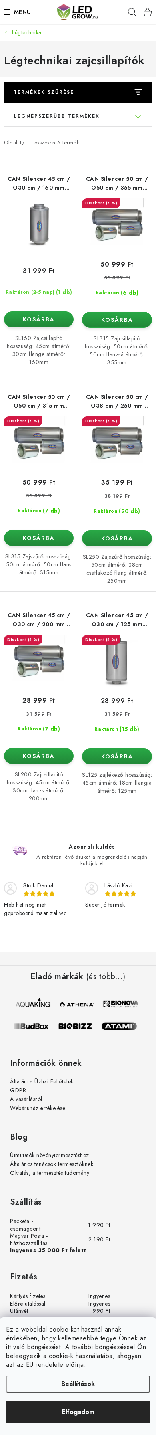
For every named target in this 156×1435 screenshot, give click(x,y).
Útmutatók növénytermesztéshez (49, 1155)
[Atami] (123, 1026)
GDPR (18, 1090)
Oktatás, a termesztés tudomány (49, 1173)
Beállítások (78, 1384)
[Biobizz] (79, 1026)
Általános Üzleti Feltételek (42, 1081)
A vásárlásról (26, 1099)
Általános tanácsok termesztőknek (51, 1164)
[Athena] (77, 1004)
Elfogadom (78, 1412)
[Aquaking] (33, 1004)
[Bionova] (121, 1004)
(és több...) (106, 977)
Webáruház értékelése (37, 1108)
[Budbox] (35, 1026)
